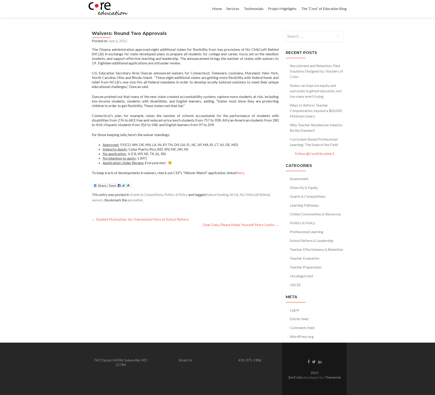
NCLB (234, 194)
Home (217, 8)
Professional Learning (306, 231)
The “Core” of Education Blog (324, 8)
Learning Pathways (304, 205)
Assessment (299, 178)
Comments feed (302, 327)
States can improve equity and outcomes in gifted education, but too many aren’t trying (316, 90)
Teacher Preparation (305, 267)
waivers (97, 200)
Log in (294, 310)
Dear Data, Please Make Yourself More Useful (241, 224)
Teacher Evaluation (304, 258)
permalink (135, 200)
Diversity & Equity (304, 187)
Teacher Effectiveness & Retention (316, 249)
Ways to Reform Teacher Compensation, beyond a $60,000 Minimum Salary (316, 110)
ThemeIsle (333, 377)
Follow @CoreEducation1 (314, 153)
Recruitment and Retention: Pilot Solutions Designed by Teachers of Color (316, 71)
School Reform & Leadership (312, 240)
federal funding (217, 194)
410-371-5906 (249, 360)
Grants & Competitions (146, 194)
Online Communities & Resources (315, 214)
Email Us (185, 360)
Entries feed (299, 319)
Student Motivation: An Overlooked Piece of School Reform (140, 219)
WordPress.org (302, 336)
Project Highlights (282, 8)
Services (232, 8)
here (240, 173)
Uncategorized (301, 276)
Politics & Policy (176, 194)
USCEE (295, 285)
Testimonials (253, 8)
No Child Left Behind (255, 194)
